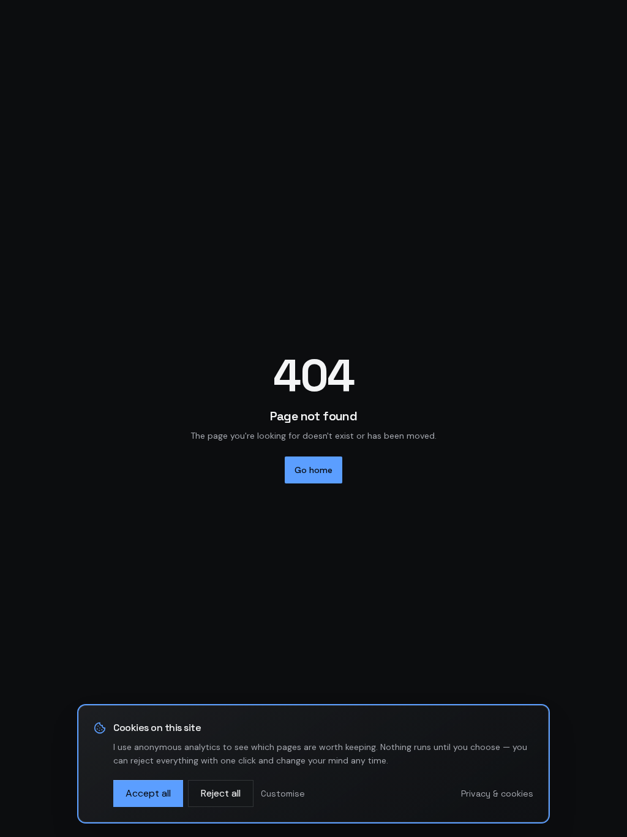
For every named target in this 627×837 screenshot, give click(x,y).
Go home (313, 469)
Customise (283, 793)
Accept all (148, 793)
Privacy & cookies (497, 793)
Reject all (221, 793)
